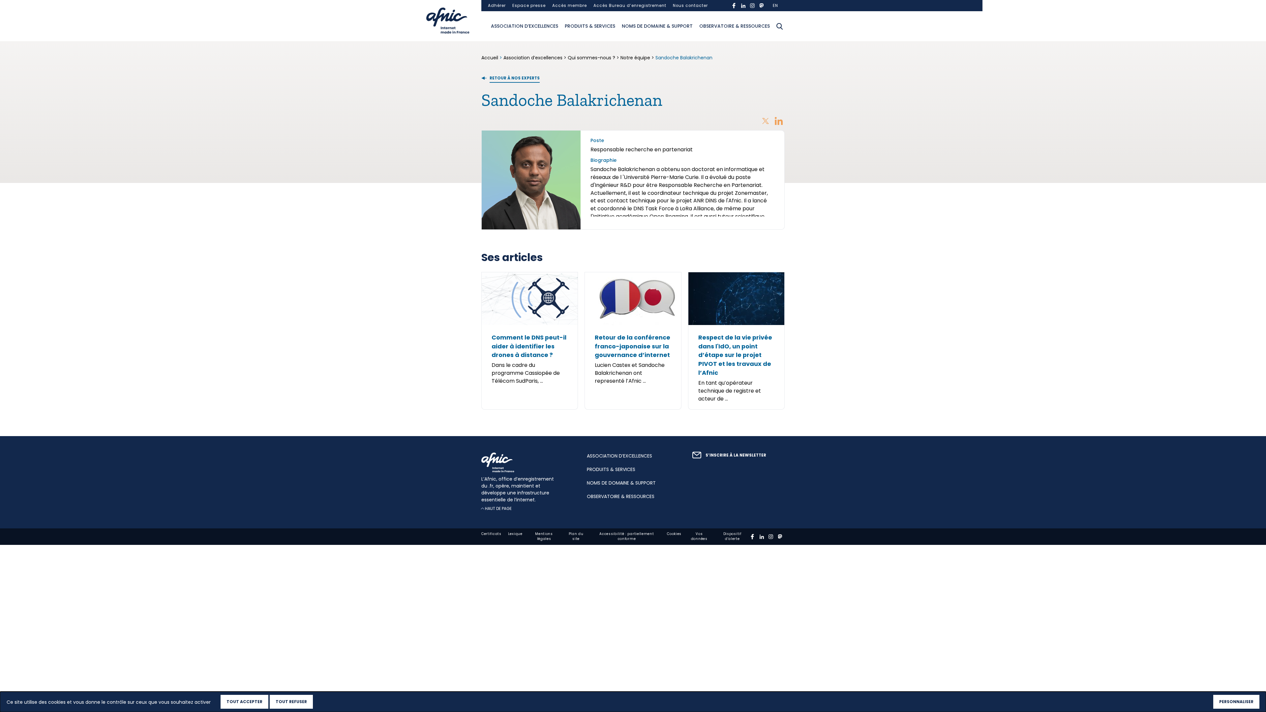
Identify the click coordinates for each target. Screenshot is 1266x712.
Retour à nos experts (515, 78)
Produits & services (590, 26)
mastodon (761, 5)
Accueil (490, 57)
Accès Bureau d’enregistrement (629, 5)
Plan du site (576, 536)
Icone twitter (765, 121)
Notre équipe (635, 57)
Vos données (699, 536)
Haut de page (498, 508)
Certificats (491, 534)
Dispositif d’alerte (732, 536)
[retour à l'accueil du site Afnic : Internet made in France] (527, 462)
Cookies (674, 534)
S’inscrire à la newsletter (736, 455)
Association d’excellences (524, 26)
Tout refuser (291, 701)
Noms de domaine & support (657, 26)
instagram (752, 5)
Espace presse (529, 5)
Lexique (515, 534)
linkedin (743, 5)
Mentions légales (544, 536)
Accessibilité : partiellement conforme (626, 536)
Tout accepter (244, 701)
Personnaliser (1236, 701)
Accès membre (569, 5)
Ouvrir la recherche (780, 26)
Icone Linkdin (779, 121)
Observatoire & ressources (734, 26)
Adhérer (497, 5)
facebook (733, 5)
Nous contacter (690, 5)
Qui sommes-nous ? (591, 57)
